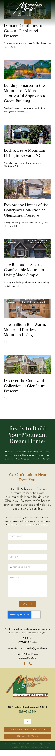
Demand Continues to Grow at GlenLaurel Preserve (23, 31)
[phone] (30, 663)
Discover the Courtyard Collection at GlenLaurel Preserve (25, 386)
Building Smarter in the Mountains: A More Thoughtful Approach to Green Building (25, 93)
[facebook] (24, 663)
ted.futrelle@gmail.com (33, 648)
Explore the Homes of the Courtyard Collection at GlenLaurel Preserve (26, 210)
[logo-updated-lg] (27, 671)
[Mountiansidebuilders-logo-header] (27, 3)
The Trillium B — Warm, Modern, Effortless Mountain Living (25, 329)
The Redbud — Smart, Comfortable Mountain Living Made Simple (24, 270)
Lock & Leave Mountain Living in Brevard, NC (24, 153)
